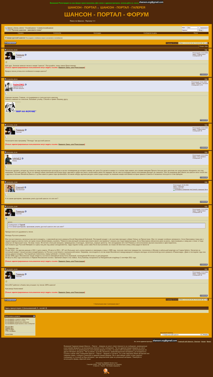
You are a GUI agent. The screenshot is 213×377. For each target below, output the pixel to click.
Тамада (20, 55)
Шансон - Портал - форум (16, 27)
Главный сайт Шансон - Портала (189, 341)
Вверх (209, 341)
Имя (183, 27)
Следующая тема (112, 304)
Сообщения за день (150, 33)
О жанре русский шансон (45, 27)
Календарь (97, 33)
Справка (21, 33)
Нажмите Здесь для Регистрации (71, 67)
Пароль (184, 30)
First (181, 43)
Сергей (20, 187)
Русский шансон (30, 27)
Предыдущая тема (100, 304)
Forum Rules (9, 334)
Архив (203, 341)
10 (201, 43)
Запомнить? (204, 28)
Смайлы (7, 328)
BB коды (7, 326)
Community (57, 33)
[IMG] (7, 329)
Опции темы (203, 46)
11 (203, 43)
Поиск (196, 33)
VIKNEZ (16, 158)
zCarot (124, 364)
